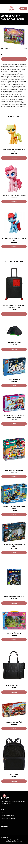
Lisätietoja (14, 59)
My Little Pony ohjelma (9, 818)
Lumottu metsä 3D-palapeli (14, 633)
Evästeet (19, 840)
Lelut (14, 48)
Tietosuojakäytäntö (11, 841)
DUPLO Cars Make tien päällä (14, 722)
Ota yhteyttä (13, 840)
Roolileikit (4, 22)
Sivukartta (19, 841)
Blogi (4, 821)
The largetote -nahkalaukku (14, 686)
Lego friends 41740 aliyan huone (14, 470)
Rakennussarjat (19, 48)
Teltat (10, 22)
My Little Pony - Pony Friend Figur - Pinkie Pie (14, 195)
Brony (4, 813)
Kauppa (23, 8)
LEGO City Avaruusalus (14, 379)
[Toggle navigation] (2, 8)
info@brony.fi (4, 1)
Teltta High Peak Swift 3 (14, 343)
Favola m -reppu (14, 775)
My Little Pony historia (8, 815)
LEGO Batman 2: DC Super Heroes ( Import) (14, 597)
